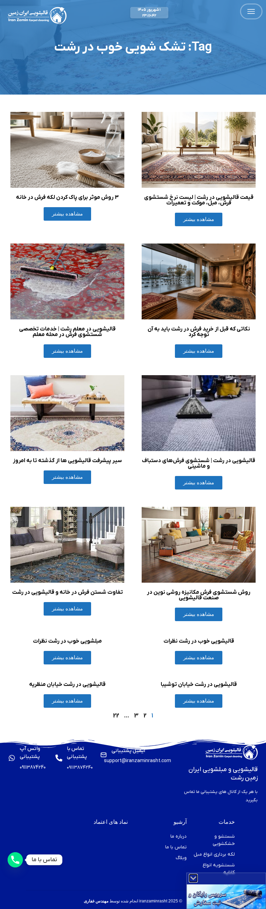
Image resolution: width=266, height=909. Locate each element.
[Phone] (15, 859)
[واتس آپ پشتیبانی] (11, 757)
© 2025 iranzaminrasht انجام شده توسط (133, 901)
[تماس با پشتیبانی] (58, 757)
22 (116, 716)
